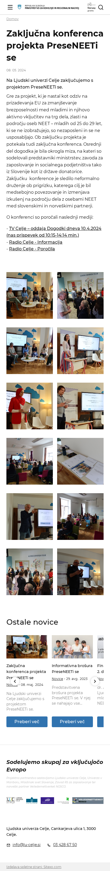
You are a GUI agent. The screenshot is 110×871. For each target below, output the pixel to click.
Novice (57, 679)
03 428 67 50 (65, 844)
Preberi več (26, 721)
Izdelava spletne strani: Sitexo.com (33, 867)
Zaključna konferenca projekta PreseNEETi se (26, 671)
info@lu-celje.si (27, 844)
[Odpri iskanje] (101, 7)
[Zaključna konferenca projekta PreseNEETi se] (27, 646)
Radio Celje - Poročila (32, 248)
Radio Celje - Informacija (35, 242)
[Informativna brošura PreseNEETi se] (72, 646)
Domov (12, 19)
